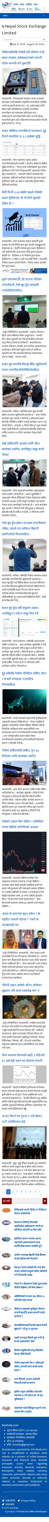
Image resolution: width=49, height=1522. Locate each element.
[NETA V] (24, 9)
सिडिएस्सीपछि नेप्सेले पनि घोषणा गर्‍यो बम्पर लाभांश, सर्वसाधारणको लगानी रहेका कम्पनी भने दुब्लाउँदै (23, 58)
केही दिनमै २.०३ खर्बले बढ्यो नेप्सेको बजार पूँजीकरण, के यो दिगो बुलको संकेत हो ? (22, 198)
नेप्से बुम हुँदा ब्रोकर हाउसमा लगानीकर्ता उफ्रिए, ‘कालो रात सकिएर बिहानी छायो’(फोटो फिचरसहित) (23, 529)
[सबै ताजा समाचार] (44, 1201)
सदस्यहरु (10, 1504)
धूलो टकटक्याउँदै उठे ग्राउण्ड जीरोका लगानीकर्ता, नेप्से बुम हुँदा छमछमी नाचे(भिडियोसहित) (22, 285)
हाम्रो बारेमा (10, 1501)
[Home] (21, 4)
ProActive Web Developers (33, 1511)
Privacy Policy (28, 1501)
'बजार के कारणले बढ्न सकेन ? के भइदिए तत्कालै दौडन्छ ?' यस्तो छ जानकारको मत (21, 919)
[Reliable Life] (24, 271)
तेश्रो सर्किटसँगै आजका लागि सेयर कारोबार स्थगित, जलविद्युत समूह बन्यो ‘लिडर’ (23, 449)
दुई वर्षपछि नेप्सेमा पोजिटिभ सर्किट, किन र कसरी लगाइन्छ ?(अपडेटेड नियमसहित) (24, 679)
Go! (44, 39)
